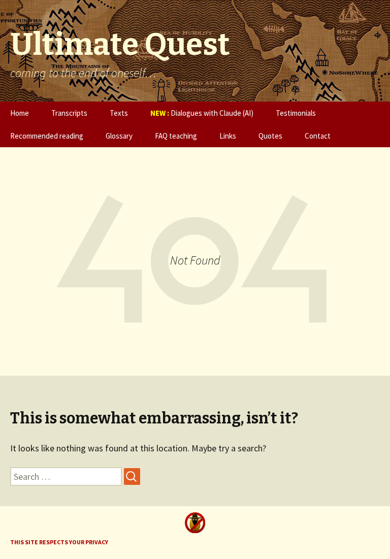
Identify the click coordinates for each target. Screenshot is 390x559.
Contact (318, 136)
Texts (119, 113)
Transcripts (69, 113)
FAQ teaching (176, 136)
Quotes (270, 136)
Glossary (119, 136)
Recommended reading (46, 136)
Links (227, 136)
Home (19, 113)
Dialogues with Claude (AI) (201, 113)
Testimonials (296, 113)
